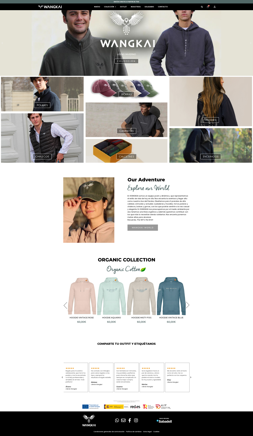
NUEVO (97, 7)
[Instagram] (136, 420)
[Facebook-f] (129, 420)
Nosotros (136, 7)
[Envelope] (123, 420)
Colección (109, 7)
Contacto (163, 7)
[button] (201, 6)
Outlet (123, 7)
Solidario (149, 7)
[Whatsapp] (117, 420)
